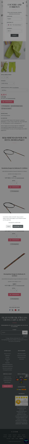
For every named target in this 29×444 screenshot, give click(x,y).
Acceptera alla (17, 226)
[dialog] (14, 222)
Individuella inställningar (14, 222)
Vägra (8, 226)
